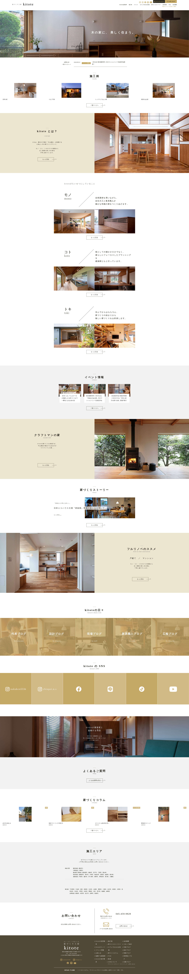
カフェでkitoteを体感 (145, 4)
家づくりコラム (113, 953)
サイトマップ (123, 964)
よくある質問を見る (95, 780)
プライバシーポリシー (113, 964)
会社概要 (175, 4)
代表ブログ (127, 947)
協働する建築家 (101, 956)
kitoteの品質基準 (123, 4)
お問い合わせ (124, 926)
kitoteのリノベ (100, 947)
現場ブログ (127, 953)
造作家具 (165, 4)
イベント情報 (100, 950)
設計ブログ (127, 950)
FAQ (170, 4)
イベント (136, 4)
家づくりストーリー (156, 4)
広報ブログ (127, 961)
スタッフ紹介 (128, 944)
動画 (109, 959)
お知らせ (98, 953)
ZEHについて (112, 961)
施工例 (130, 4)
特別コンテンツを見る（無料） (169, 6)
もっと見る (45, 159)
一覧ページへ (65, 64)
